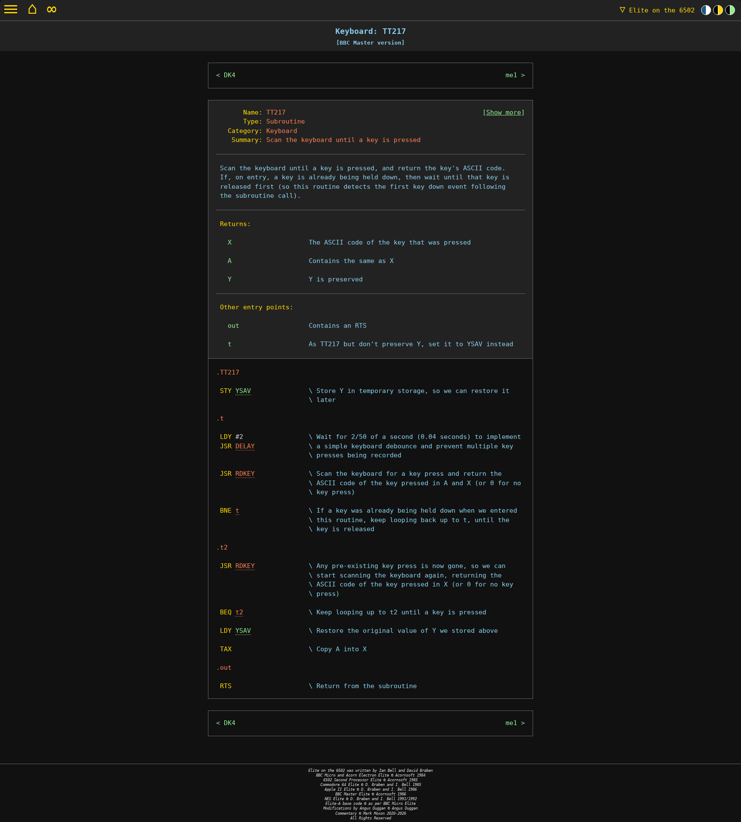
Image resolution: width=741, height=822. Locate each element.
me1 (511, 75)
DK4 (229, 75)
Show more (503, 112)
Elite (657, 10)
